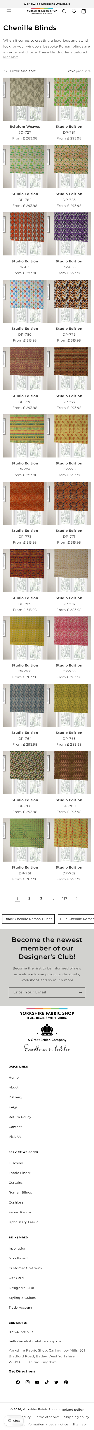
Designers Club (21, 1288)
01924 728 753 (21, 1332)
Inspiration (17, 1248)
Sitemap (79, 1424)
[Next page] (76, 898)
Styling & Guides (22, 1298)
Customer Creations (25, 1268)
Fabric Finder (20, 1173)
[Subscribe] (80, 992)
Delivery (16, 1097)
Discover (16, 1163)
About (14, 1087)
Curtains (16, 1183)
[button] (9, 11)
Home (14, 1078)
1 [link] (17, 898)
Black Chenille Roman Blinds (28, 919)
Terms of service (47, 1417)
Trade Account (21, 1307)
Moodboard (18, 1258)
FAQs (13, 1107)
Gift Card (16, 1278)
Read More (10, 57)
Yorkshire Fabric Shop (40, 1409)
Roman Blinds (20, 1192)
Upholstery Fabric (23, 1222)
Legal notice (58, 1424)
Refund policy (73, 1409)
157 (64, 898)
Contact (15, 1127)
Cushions (16, 1202)
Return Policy (20, 1117)
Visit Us (15, 1137)
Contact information (28, 1424)
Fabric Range (20, 1212)
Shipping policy (76, 1417)
